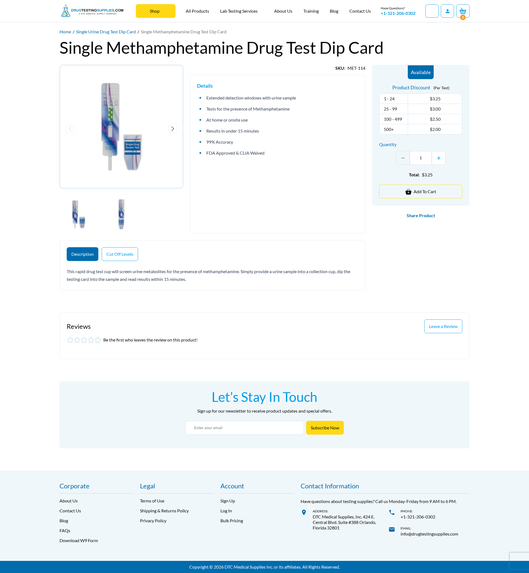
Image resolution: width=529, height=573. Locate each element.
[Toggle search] (432, 11)
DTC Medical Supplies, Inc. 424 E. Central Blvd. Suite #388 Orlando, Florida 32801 (344, 522)
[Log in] (447, 11)
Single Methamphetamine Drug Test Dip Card (183, 31)
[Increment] (438, 158)
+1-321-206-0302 (398, 13)
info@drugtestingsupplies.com (429, 533)
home (65, 31)
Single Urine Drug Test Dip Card (106, 31)
